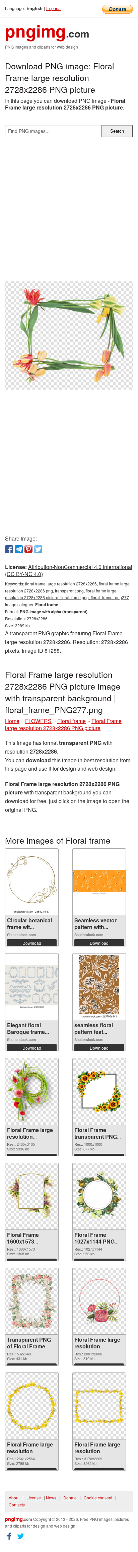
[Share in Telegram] (19, 549)
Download (31, 943)
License (33, 1497)
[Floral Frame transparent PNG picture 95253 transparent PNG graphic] (99, 1091)
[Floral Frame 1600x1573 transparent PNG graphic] (32, 1196)
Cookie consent (98, 1497)
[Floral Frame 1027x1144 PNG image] (99, 1196)
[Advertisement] (69, 212)
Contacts (17, 1504)
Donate (70, 1497)
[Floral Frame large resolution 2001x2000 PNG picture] (99, 1301)
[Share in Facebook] (9, 549)
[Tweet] (38, 549)
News (51, 1497)
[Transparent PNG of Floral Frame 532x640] (32, 1301)
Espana (53, 8)
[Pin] (28, 549)
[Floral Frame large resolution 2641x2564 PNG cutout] (32, 1406)
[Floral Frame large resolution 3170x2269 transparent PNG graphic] (99, 1406)
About (14, 1497)
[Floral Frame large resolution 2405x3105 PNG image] (31, 1091)
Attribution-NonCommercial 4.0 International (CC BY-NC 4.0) (68, 570)
